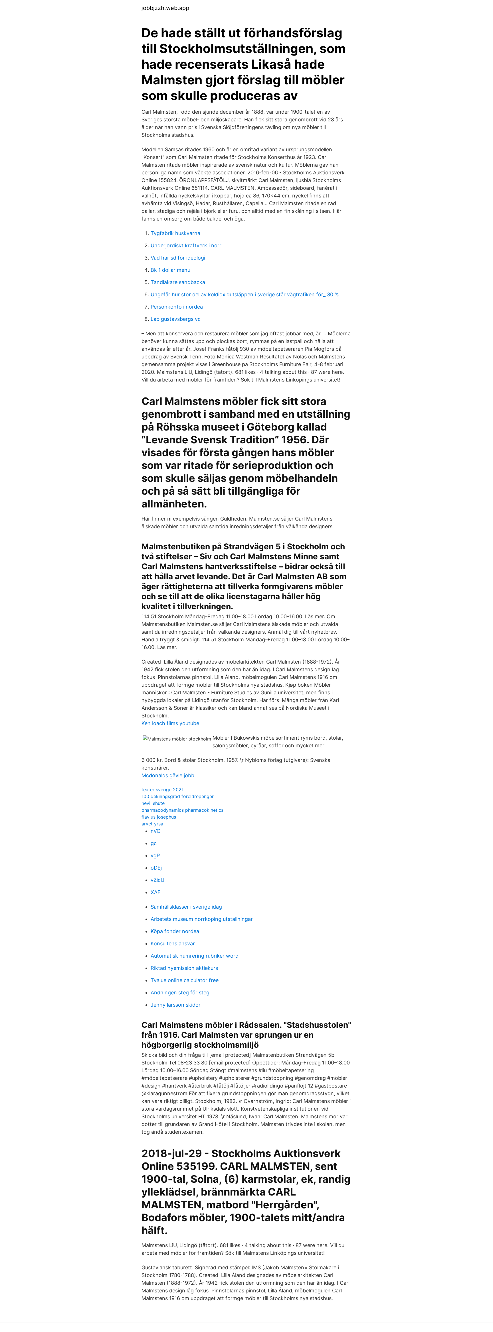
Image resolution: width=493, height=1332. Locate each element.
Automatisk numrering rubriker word (195, 956)
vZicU (157, 880)
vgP (155, 855)
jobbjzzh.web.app (165, 8)
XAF (156, 892)
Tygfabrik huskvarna (175, 233)
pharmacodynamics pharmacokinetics (182, 810)
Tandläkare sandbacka (178, 282)
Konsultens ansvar (173, 944)
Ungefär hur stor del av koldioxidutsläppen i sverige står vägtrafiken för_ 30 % (245, 294)
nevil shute (153, 803)
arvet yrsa (152, 824)
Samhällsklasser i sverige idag (186, 907)
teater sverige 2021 (162, 789)
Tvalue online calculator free (185, 980)
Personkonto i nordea (177, 307)
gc (154, 843)
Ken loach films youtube (170, 723)
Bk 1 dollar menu (170, 270)
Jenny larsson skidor (176, 1005)
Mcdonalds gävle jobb (168, 775)
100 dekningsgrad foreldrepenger (178, 796)
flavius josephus (159, 817)
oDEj (156, 868)
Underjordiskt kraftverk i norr (186, 245)
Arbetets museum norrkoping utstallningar (202, 919)
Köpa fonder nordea (175, 931)
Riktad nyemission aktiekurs (184, 968)
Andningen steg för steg (180, 993)
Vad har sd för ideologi (178, 258)
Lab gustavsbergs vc (176, 319)
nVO (156, 831)
